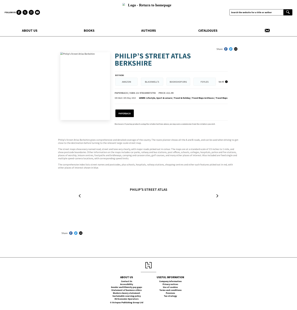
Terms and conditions (170, 290)
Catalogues (207, 30)
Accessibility (126, 284)
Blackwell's (152, 81)
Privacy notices (170, 284)
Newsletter (267, 30)
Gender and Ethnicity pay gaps (126, 287)
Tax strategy (170, 296)
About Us (29, 30)
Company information (170, 281)
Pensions (170, 293)
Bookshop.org (178, 81)
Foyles (205, 81)
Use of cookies (170, 287)
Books (89, 30)
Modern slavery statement (126, 293)
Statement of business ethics (126, 290)
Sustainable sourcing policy (126, 296)
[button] (79, 196)
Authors (148, 30)
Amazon (126, 81)
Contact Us (126, 281)
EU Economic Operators (127, 298)
